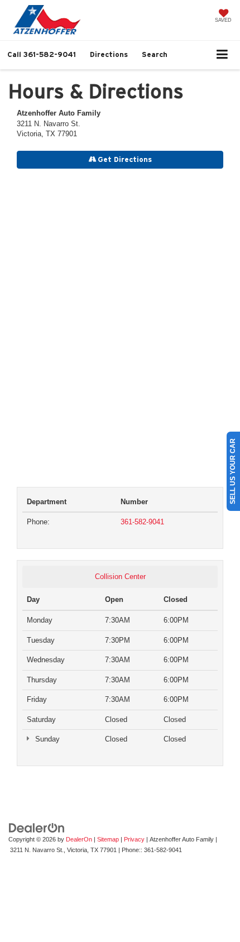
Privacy (134, 839)
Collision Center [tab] (120, 576)
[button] (41, 54)
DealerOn (79, 839)
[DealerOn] (36, 827)
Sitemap (108, 839)
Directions (109, 54)
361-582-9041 (142, 522)
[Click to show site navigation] (222, 55)
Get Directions (124, 159)
